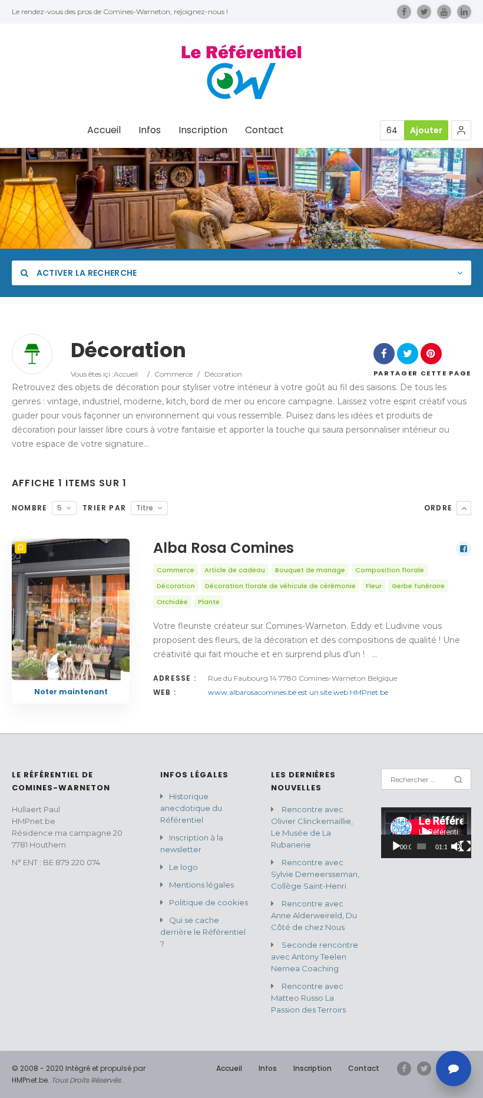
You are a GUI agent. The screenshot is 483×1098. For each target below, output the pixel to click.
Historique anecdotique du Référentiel (191, 808)
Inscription (202, 130)
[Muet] (456, 846)
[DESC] (463, 508)
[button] (461, 130)
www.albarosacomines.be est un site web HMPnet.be (298, 692)
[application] (426, 832)
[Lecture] (396, 846)
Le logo (183, 867)
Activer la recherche (85, 273)
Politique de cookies (208, 902)
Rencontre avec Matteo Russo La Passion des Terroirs (308, 997)
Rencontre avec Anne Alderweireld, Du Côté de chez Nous (314, 915)
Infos (149, 130)
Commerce (173, 374)
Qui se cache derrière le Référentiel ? (203, 931)
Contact (264, 130)
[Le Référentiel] (241, 72)
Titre (144, 508)
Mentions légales (201, 884)
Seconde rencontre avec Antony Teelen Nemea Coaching (314, 956)
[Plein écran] (465, 846)
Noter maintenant (71, 692)
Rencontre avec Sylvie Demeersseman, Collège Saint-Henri (315, 874)
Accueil (104, 130)
